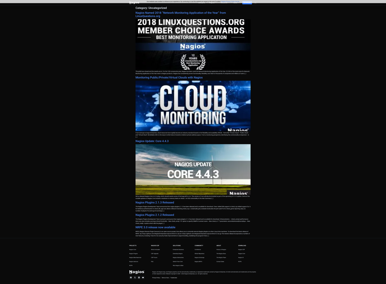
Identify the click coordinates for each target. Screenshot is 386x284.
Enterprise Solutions (178, 249)
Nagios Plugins (133, 253)
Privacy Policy (156, 277)
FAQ (152, 261)
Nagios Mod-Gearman (135, 257)
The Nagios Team (221, 257)
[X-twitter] (135, 277)
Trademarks (173, 277)
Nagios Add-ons (133, 261)
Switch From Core (178, 261)
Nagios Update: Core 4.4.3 (152, 141)
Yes (236, 1)
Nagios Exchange (199, 257)
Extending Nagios (178, 253)
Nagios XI (241, 257)
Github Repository (199, 253)
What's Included (155, 249)
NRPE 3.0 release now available (155, 227)
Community (199, 245)
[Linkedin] (139, 277)
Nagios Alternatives (178, 257)
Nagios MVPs (198, 261)
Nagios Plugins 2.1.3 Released (155, 202)
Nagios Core (132, 249)
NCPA (131, 265)
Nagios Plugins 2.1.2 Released (155, 215)
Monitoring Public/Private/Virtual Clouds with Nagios (169, 77)
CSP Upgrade (154, 253)
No (238, 1)
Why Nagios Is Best (178, 265)
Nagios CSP (241, 249)
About (218, 245)
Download (242, 245)
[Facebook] (131, 277)
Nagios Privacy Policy (228, 1)
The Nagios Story (221, 253)
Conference (198, 249)
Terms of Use (165, 277)
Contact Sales (220, 261)
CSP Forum (154, 257)
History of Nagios (221, 249)
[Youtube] (143, 277)
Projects (132, 245)
